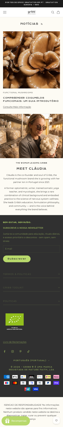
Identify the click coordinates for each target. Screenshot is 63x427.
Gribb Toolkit (13, 287)
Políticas (10, 301)
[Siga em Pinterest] (20, 351)
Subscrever (16, 258)
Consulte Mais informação (17, 106)
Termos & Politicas (17, 274)
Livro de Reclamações (14, 342)
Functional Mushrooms (18, 93)
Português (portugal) (29, 360)
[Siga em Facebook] (4, 351)
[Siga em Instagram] (12, 351)
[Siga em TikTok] (28, 351)
